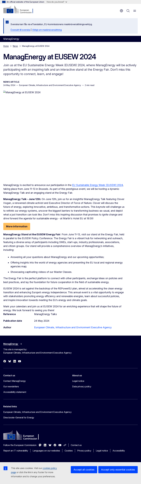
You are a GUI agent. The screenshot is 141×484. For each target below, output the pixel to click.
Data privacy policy (81, 386)
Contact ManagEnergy (14, 381)
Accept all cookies (84, 469)
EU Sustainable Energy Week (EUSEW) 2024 (97, 185)
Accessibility (118, 450)
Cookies (69, 450)
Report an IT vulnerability (15, 450)
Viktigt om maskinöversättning (47, 29)
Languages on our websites (46, 450)
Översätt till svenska (20, 29)
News (15, 46)
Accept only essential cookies (118, 469)
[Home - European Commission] (20, 10)
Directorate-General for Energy (18, 417)
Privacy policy (84, 450)
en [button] (121, 11)
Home (6, 46)
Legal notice (78, 381)
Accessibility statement (14, 392)
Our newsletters (11, 386)
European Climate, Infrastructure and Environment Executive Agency (73, 327)
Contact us (76, 445)
